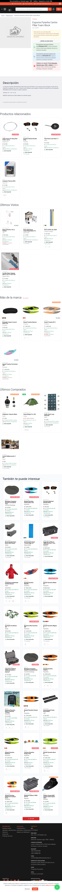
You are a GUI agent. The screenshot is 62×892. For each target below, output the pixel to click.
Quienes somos (6, 828)
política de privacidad (51, 885)
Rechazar (27, 889)
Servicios (5, 832)
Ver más (32, 818)
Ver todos (25, 298)
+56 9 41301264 (17, 3)
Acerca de (5, 834)
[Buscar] (50, 9)
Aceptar (35, 889)
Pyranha (34, 19)
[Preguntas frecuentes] (60, 4)
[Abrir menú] (5, 9)
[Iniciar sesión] (53, 9)
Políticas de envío (7, 836)
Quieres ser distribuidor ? (24, 832)
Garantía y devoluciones (9, 830)
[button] (46, 47)
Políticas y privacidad (37, 874)
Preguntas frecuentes (37, 869)
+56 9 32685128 (28, 3)
